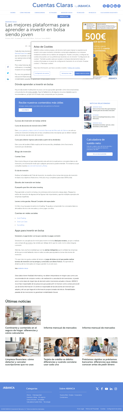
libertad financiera (21, 53)
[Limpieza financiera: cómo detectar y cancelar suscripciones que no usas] (23, 346)
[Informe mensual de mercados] (61, 315)
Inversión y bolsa (66, 12)
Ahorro (12, 12)
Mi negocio (92, 12)
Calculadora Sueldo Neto (109, 12)
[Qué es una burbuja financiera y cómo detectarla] (88, 117)
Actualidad (53, 12)
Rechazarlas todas (67, 73)
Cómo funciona (25, 12)
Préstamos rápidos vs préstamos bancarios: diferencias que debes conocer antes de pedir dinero (99, 362)
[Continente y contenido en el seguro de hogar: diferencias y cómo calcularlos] (23, 315)
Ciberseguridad (40, 12)
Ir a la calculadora (99, 154)
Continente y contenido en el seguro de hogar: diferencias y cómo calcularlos (21, 330)
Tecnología (80, 12)
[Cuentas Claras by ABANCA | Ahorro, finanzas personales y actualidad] (61, 5)
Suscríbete (25, 110)
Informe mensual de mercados (60, 327)
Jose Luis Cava (22, 222)
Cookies (102, 409)
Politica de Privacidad (92, 409)
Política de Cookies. (73, 68)
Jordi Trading (21, 218)
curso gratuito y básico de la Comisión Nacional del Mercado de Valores (43, 130)
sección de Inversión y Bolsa (37, 166)
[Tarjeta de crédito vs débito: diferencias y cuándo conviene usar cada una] (61, 346)
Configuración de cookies (42, 73)
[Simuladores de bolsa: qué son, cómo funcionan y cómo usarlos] (88, 125)
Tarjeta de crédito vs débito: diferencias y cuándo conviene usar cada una (60, 362)
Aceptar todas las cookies (82, 73)
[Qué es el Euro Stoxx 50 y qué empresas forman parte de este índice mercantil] (88, 109)
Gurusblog (20, 225)
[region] (62, 60)
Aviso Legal (80, 409)
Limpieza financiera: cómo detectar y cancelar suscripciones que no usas (19, 362)
